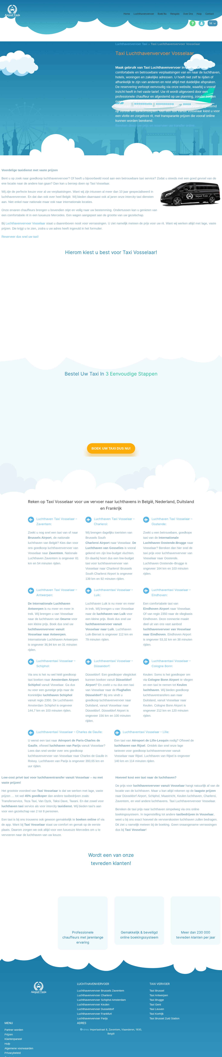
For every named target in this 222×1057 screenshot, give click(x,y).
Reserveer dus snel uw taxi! (20, 236)
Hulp (7, 1043)
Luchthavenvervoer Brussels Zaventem (100, 990)
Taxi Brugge (157, 999)
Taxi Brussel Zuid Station (164, 1018)
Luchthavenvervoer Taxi (131, 44)
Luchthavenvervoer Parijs (92, 1018)
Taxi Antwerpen (159, 995)
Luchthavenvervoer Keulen (93, 1004)
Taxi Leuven (157, 1009)
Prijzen (9, 1034)
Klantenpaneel (13, 1039)
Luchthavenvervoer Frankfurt (94, 1013)
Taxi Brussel (157, 990)
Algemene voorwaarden (19, 1048)
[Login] (202, 23)
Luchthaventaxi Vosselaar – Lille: (146, 732)
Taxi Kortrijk (157, 1013)
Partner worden (14, 1029)
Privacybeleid (13, 1052)
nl (210, 23)
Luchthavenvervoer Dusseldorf (95, 1009)
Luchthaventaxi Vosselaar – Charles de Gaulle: (69, 732)
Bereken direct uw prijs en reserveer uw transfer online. (155, 125)
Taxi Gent (155, 1004)
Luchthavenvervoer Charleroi (94, 995)
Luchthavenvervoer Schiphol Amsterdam (101, 999)
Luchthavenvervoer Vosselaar (25, 223)
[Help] (193, 23)
